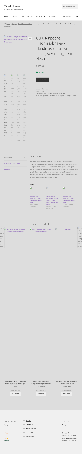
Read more (41, 393)
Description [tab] (8, 157)
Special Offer (30, 436)
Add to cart (42, 80)
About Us (39, 16)
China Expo (30, 425)
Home (6, 16)
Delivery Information (69, 435)
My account (52, 16)
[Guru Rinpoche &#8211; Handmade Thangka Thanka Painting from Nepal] (37, 191)
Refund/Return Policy (69, 438)
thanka (74, 96)
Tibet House (12, 6)
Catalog (14, 16)
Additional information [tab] (12, 163)
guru (41, 96)
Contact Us (65, 433)
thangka (68, 96)
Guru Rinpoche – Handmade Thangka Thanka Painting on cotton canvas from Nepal (52, 200)
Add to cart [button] (15, 393)
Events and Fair (31, 428)
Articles (30, 16)
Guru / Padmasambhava (25, 24)
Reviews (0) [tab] (8, 169)
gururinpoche (47, 96)
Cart (22, 16)
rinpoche (62, 96)
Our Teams (29, 432)
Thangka (14, 24)
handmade (55, 96)
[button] (30, 38)
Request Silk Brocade (69, 441)
